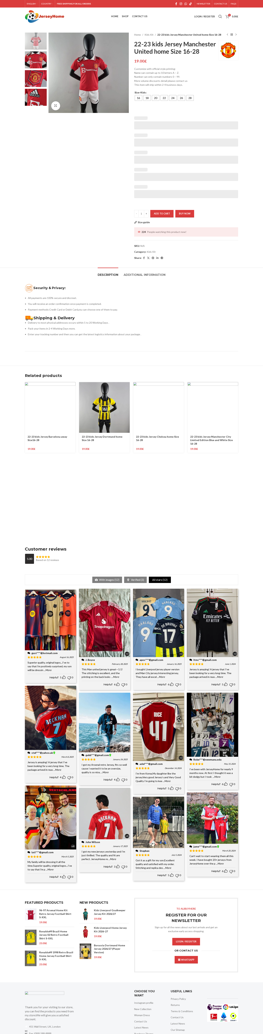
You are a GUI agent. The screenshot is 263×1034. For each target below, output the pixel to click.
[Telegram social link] (162, 258)
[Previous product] (227, 35)
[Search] (220, 16)
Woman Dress (142, 1015)
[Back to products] (232, 35)
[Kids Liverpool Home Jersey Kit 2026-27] (85, 932)
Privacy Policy (178, 998)
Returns (175, 1004)
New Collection (142, 1009)
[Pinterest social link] (153, 258)
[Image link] (44, 996)
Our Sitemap (178, 1029)
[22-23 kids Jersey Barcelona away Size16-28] (50, 407)
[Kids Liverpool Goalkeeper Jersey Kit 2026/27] (85, 915)
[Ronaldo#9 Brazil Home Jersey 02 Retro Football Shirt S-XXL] (30, 937)
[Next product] (236, 35)
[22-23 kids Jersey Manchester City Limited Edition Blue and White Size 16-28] (212, 407)
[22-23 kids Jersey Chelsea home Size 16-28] (158, 407)
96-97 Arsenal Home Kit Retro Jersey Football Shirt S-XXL (55, 914)
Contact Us (140, 1021)
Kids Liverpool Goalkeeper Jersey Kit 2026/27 (109, 912)
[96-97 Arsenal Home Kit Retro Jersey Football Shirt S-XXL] (30, 916)
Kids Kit (149, 34)
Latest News (141, 1027)
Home (137, 34)
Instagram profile (143, 1002)
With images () (109, 579)
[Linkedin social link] (157, 258)
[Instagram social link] (180, 3)
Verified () (137, 579)
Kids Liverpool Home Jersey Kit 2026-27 (110, 929)
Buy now (185, 213)
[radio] (138, 98)
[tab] (108, 273)
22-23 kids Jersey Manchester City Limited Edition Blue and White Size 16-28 (211, 440)
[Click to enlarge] (55, 105)
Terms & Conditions (182, 1011)
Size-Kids (140, 92)
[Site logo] (44, 16)
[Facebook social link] (176, 3)
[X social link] (148, 258)
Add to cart (162, 213)
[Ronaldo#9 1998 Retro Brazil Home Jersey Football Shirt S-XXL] (30, 958)
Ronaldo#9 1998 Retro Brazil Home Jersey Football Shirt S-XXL (56, 956)
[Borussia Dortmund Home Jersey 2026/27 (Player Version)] (85, 951)
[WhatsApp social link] (185, 3)
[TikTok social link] (190, 3)
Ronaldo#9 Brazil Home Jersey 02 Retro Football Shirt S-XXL (53, 935)
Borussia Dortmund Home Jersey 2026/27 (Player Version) (109, 949)
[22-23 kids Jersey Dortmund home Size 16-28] (104, 407)
